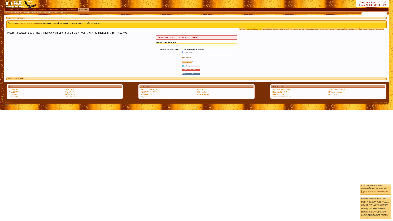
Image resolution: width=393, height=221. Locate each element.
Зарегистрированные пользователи (32, 12)
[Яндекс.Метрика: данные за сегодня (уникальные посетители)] (200, 108)
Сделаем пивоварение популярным (270, 29)
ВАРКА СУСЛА (332, 94)
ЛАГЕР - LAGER (69, 91)
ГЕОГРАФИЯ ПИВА (14, 91)
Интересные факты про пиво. (312, 29)
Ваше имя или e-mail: (173, 46)
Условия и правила (383, 104)
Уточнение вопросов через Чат (352, 29)
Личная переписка (380, 29)
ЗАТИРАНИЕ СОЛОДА (147, 94)
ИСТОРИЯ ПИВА (13, 90)
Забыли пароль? (187, 57)
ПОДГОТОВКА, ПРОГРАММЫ (149, 91)
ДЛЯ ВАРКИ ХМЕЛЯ (278, 94)
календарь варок (35, 23)
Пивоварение (42, 9)
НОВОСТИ (12, 93)
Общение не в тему (283, 29)
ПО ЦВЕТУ (68, 93)
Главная (11, 9)
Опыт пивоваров (363, 29)
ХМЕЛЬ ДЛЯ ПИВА (277, 93)
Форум (17, 9)
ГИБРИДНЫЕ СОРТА (71, 94)
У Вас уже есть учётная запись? (170, 49)
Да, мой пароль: (188, 52)
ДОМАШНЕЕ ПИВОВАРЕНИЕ (149, 90)
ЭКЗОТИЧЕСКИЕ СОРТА (72, 96)
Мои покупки (26, 9)
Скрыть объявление (385, 23)
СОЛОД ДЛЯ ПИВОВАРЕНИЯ (281, 90)
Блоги (62, 9)
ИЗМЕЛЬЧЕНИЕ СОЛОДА (335, 93)
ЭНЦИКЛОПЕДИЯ (14, 96)
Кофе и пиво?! (332, 29)
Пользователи (83, 9)
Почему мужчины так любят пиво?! (296, 29)
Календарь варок (71, 9)
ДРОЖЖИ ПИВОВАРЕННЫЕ (336, 90)
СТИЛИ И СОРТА (14, 94)
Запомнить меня (199, 62)
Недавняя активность (61, 12)
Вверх (386, 102)
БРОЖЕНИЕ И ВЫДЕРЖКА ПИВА (282, 96)
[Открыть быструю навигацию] (385, 18)
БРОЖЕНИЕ (200, 90)
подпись (19, 23)
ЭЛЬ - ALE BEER (69, 90)
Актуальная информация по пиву (254, 29)
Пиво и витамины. (324, 29)
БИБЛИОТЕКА (145, 96)
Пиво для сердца (340, 29)
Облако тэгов (371, 29)
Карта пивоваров (53, 9)
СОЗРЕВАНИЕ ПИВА (202, 94)
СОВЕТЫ (143, 93)
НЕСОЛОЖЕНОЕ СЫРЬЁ (279, 91)
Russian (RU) (8, 102)
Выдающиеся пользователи (13, 12)
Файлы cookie (243, 29)
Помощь (376, 102)
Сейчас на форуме (48, 12)
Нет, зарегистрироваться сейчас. (193, 49)
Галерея (34, 9)
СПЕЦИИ (331, 91)
